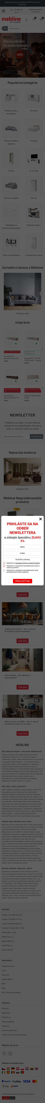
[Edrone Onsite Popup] (22, 551)
